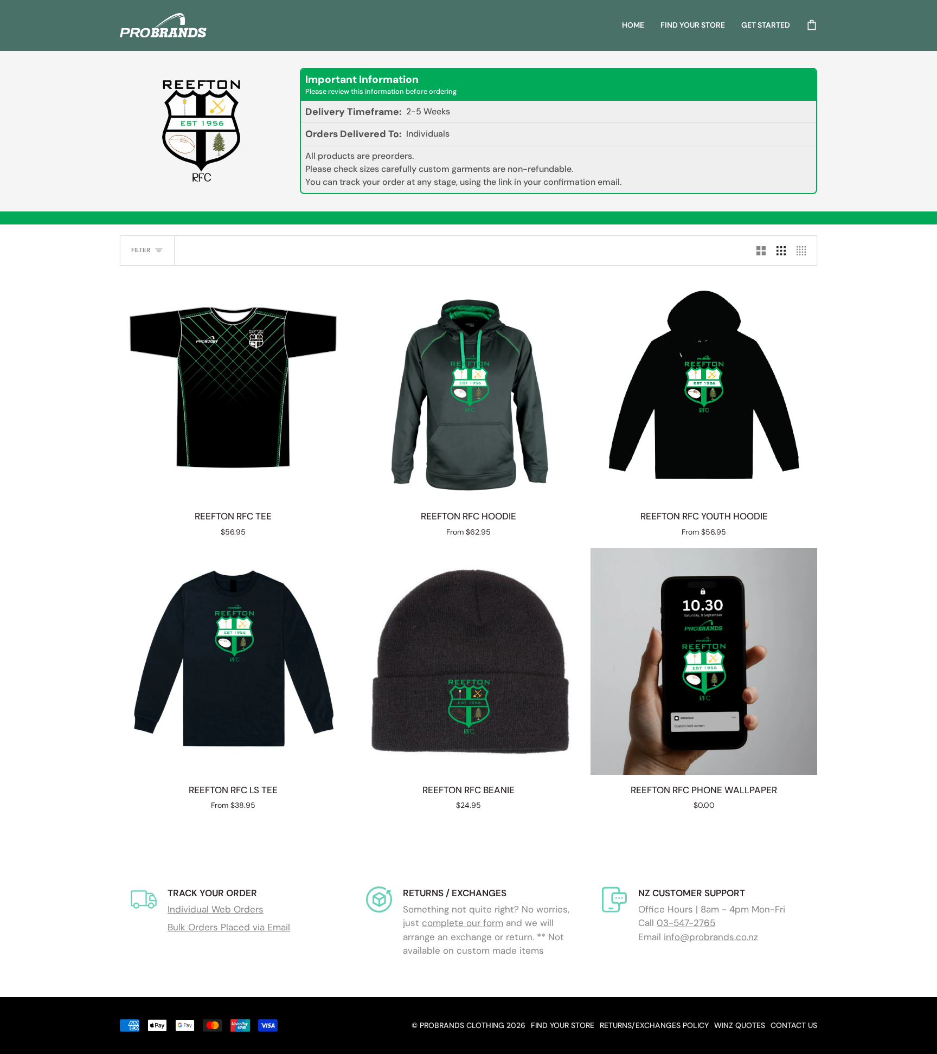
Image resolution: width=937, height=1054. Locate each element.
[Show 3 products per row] (781, 250)
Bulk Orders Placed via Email (229, 927)
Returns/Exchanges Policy (654, 1025)
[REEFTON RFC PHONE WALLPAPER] (704, 661)
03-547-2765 (686, 923)
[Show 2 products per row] (761, 250)
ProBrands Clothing (462, 1025)
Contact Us (794, 1025)
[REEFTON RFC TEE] (233, 387)
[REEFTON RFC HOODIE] (468, 387)
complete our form (462, 923)
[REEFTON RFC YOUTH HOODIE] (704, 387)
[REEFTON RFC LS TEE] (233, 661)
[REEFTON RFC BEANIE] (468, 661)
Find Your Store (562, 1025)
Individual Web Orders (216, 909)
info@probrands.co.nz (711, 937)
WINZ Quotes (739, 1025)
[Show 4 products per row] (804, 250)
